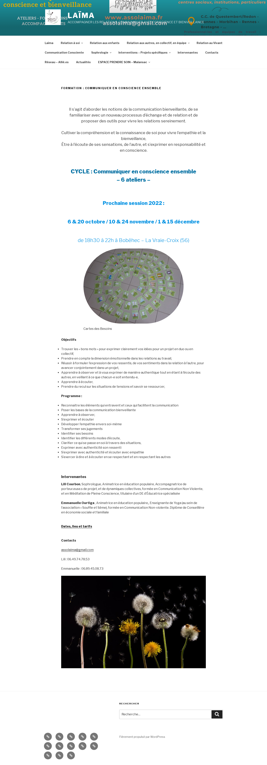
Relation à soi (70, 43)
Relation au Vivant (209, 43)
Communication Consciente (64, 52)
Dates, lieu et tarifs (76, 526)
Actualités (83, 62)
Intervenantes (188, 52)
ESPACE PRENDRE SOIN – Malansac (122, 62)
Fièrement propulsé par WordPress (142, 736)
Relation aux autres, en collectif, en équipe (156, 43)
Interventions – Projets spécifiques (143, 52)
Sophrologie (99, 52)
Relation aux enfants (104, 43)
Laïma (81, 15)
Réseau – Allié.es (57, 62)
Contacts (211, 52)
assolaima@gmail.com (77, 550)
